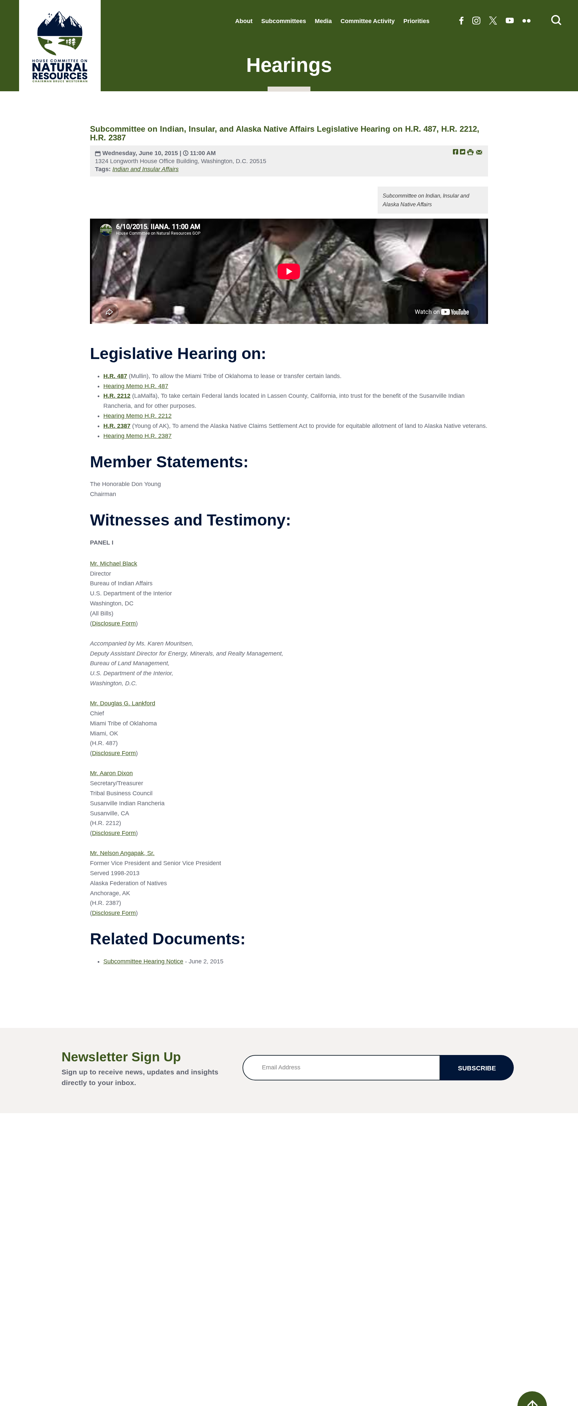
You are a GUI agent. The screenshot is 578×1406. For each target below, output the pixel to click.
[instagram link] (476, 21)
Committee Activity (368, 21)
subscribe (477, 1068)
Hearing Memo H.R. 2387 (137, 436)
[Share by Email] (479, 151)
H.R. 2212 (116, 395)
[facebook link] (461, 21)
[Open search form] (556, 20)
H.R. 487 (115, 376)
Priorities (416, 21)
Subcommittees (283, 21)
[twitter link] (493, 21)
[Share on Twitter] (462, 151)
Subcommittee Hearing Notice (143, 961)
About (244, 21)
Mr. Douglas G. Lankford (122, 703)
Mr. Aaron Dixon (111, 773)
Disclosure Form (114, 623)
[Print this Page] (470, 151)
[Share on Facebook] (455, 151)
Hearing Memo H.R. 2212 (137, 416)
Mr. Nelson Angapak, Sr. (122, 853)
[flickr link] (526, 21)
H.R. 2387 (116, 426)
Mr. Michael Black (113, 563)
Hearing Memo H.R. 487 (135, 386)
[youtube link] (510, 21)
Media (323, 21)
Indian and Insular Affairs (145, 169)
